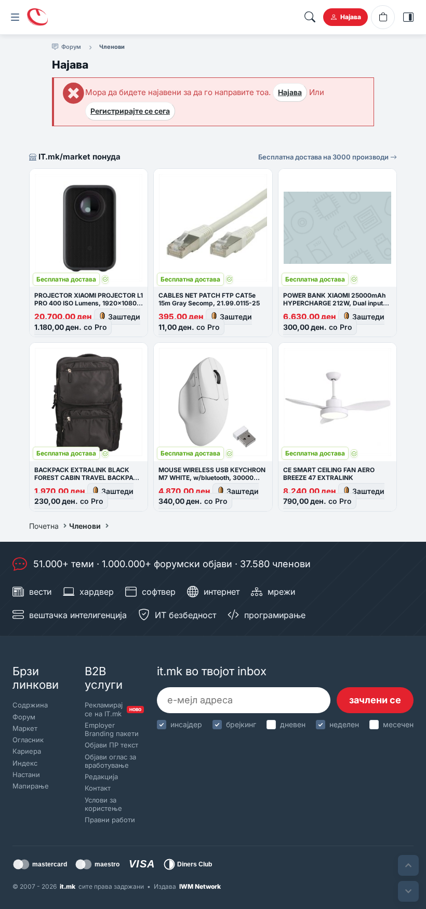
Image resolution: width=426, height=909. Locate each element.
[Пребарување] (309, 17)
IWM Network (200, 886)
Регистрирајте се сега (130, 110)
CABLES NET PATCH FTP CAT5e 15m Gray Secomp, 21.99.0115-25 (209, 299)
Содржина (30, 705)
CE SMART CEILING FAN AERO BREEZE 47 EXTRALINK (329, 474)
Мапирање (30, 786)
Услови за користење (103, 804)
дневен (292, 724)
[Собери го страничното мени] (15, 17)
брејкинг (241, 724)
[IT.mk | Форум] (37, 17)
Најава (290, 92)
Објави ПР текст (111, 745)
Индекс (24, 763)
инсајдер (186, 724)
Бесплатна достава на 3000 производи (324, 157)
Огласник (28, 740)
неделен (344, 724)
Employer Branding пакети (112, 729)
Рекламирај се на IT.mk (112, 709)
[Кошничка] (383, 17)
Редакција (101, 776)
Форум (23, 717)
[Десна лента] (408, 17)
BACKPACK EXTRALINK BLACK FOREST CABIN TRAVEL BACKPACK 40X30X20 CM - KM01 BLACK (88, 477)
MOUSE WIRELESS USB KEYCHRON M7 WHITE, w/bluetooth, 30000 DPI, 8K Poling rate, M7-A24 (211, 477)
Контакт (98, 788)
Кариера (26, 751)
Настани (26, 774)
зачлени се (375, 699)
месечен (398, 724)
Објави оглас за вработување (110, 761)
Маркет (24, 728)
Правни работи (110, 820)
